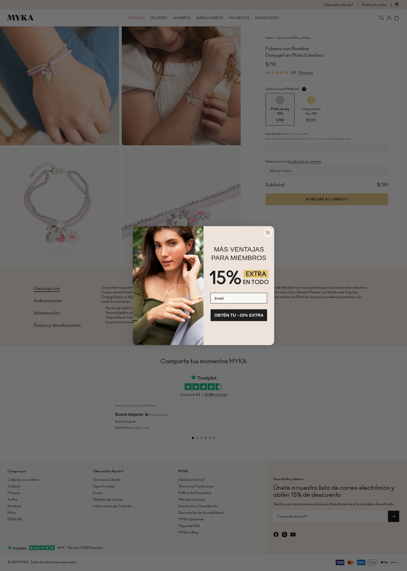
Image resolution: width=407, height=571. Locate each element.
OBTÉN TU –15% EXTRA (239, 315)
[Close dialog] (267, 232)
